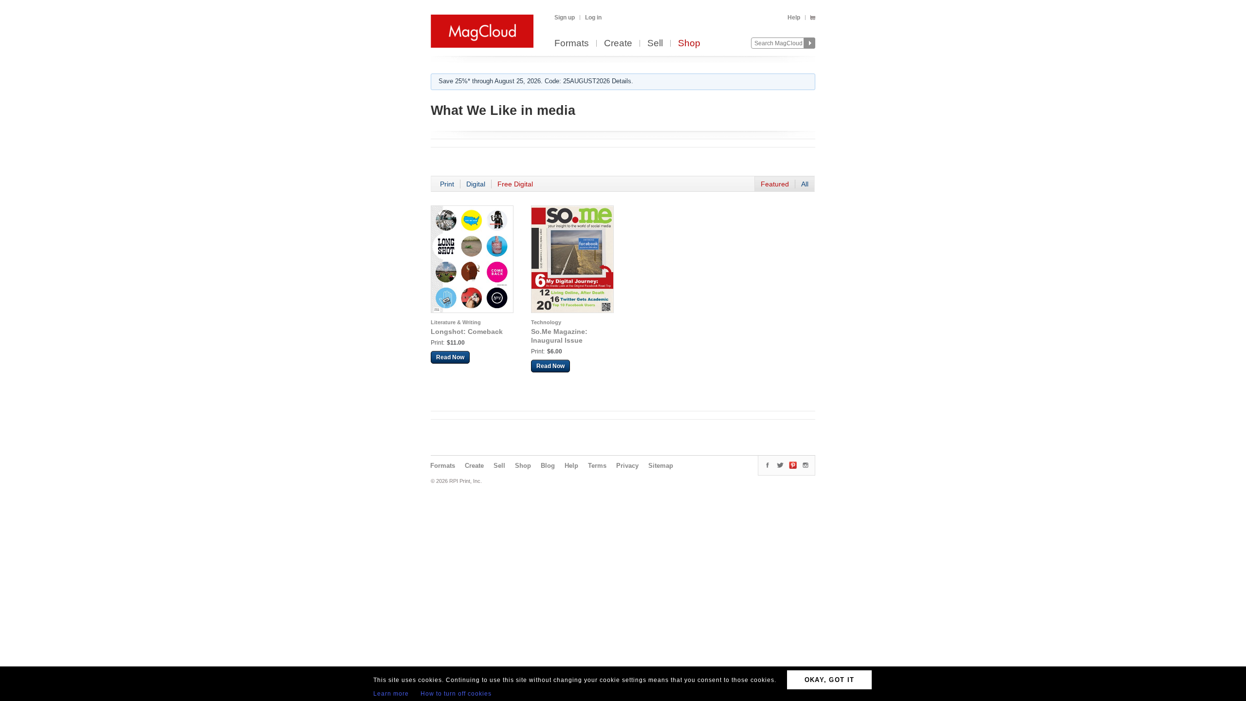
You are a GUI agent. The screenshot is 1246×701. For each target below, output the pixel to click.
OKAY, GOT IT (830, 679)
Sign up (564, 17)
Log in (593, 17)
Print (447, 184)
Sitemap (660, 465)
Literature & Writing (456, 322)
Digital (475, 184)
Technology (546, 322)
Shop (689, 43)
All (804, 184)
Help (794, 17)
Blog (548, 465)
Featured (775, 184)
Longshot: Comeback (467, 331)
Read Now (450, 357)
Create (618, 43)
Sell (655, 43)
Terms (597, 465)
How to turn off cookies (456, 693)
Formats (571, 43)
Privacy (627, 465)
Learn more (391, 693)
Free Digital (515, 184)
